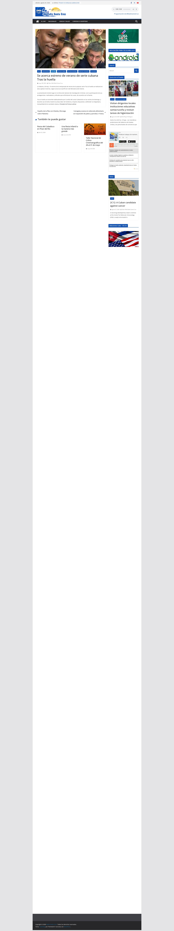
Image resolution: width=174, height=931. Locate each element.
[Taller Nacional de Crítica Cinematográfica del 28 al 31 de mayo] (95, 125)
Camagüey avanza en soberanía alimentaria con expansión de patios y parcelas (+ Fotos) (88, 112)
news (112, 198)
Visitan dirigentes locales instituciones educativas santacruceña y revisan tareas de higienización (123, 108)
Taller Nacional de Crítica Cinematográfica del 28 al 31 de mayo (94, 141)
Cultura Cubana (61, 71)
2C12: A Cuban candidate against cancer (123, 204)
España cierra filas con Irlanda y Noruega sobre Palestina (52, 112)
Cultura (53, 71)
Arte (39, 71)
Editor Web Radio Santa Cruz (55, 83)
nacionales (52, 21)
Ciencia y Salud (64, 21)
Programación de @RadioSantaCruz (126, 14)
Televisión (93, 71)
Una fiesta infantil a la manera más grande (70, 128)
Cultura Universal (72, 71)
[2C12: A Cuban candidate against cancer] (123, 188)
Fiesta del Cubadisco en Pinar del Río (45, 127)
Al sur (43, 21)
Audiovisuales (45, 71)
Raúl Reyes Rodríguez (127, 116)
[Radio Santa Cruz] (37, 21)
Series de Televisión (84, 71)
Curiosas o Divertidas (80, 21)
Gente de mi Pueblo (121, 99)
